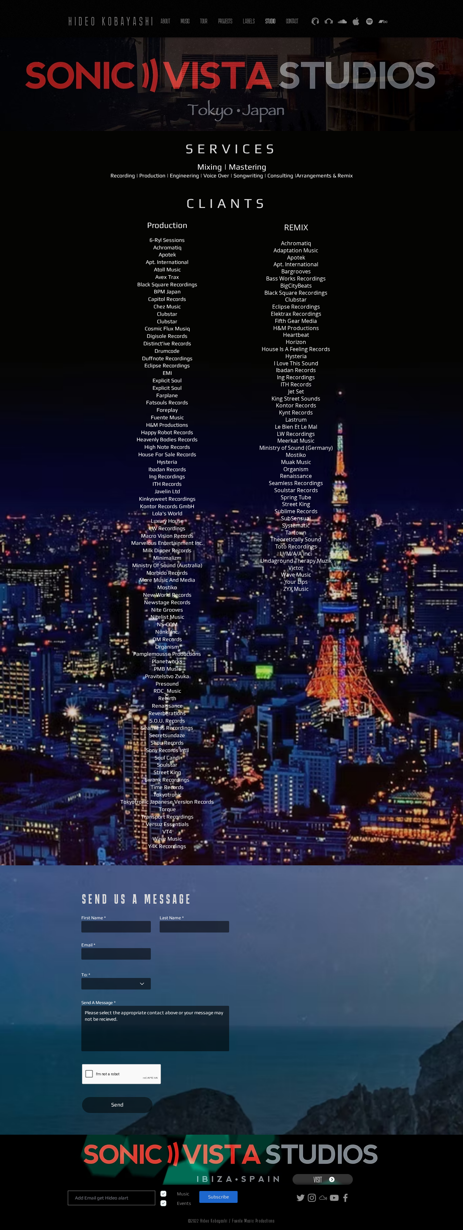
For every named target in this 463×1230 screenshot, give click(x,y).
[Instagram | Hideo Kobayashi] (311, 1197)
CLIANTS (227, 203)
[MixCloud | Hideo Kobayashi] (323, 1197)
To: (84, 975)
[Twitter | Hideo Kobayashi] (300, 1197)
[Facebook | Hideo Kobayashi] (345, 1197)
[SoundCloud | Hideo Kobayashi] (342, 21)
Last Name (170, 918)
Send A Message (97, 1002)
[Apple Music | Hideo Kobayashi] (356, 21)
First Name (92, 918)
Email (87, 945)
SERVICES (231, 148)
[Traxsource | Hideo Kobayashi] (315, 21)
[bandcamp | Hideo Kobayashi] (383, 21)
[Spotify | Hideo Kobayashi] (369, 21)
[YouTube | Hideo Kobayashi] (334, 1197)
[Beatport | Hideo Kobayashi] (329, 21)
